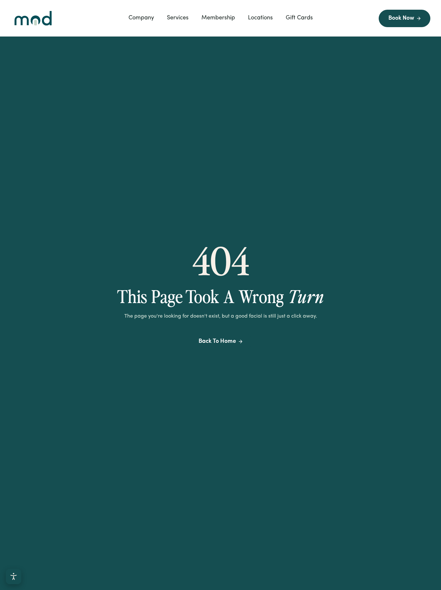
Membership (218, 18)
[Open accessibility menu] (13, 576)
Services (178, 18)
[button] (141, 18)
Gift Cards (299, 18)
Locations (260, 18)
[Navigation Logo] (33, 18)
